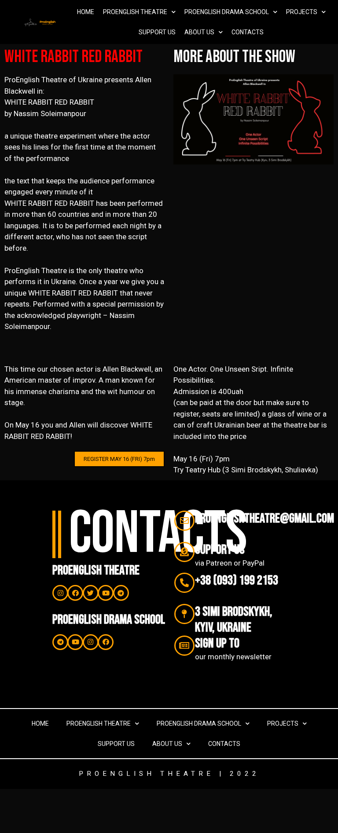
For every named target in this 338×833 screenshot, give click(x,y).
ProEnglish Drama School (226, 11)
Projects (301, 11)
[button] (119, 459)
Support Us (157, 32)
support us (220, 550)
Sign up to (217, 643)
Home (85, 11)
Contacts (247, 32)
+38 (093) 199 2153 (236, 580)
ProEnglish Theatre (135, 11)
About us (199, 32)
